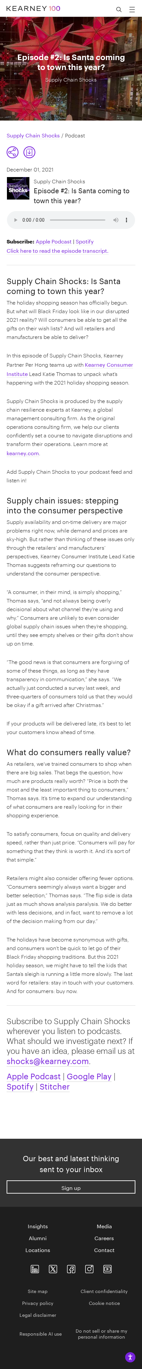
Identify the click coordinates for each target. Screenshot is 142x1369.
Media (104, 1226)
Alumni (38, 1237)
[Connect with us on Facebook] (71, 1268)
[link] (29, 152)
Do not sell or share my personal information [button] (101, 1333)
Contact (104, 1249)
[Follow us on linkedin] (35, 1268)
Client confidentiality (104, 1290)
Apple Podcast (54, 241)
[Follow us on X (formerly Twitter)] (53, 1268)
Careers (104, 1237)
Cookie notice (104, 1302)
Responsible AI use (40, 1333)
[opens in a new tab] (89, 1268)
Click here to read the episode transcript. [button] (58, 250)
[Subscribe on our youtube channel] (107, 1268)
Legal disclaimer (37, 1314)
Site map (38, 1290)
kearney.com (23, 452)
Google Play (89, 1075)
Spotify (85, 241)
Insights (38, 1226)
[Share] (12, 152)
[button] (21, 152)
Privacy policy (37, 1302)
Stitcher (55, 1085)
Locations (37, 1249)
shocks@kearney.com (48, 1060)
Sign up (71, 1187)
